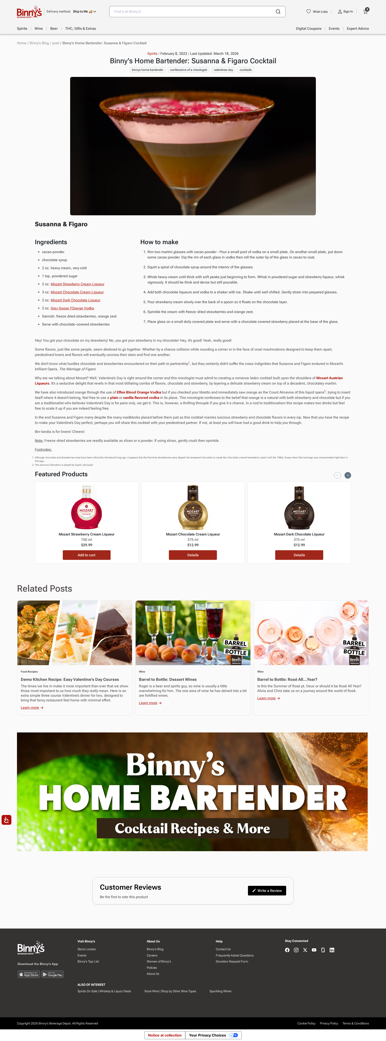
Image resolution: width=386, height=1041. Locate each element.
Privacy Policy (329, 1023)
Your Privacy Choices (207, 1035)
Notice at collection (165, 1035)
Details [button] (193, 555)
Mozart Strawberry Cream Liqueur (77, 284)
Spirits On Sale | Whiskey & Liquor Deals (104, 991)
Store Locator (87, 949)
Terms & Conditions (355, 1023)
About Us (153, 973)
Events (82, 955)
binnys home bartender (147, 70)
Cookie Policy (306, 1023)
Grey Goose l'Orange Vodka (72, 308)
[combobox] (197, 11)
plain (114, 398)
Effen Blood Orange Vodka (139, 392)
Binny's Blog (39, 43)
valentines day (223, 70)
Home (21, 43)
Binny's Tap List (88, 961)
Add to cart (86, 555)
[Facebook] (287, 950)
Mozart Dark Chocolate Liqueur (75, 300)
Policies (152, 967)
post (55, 43)
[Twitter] (305, 950)
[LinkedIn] (332, 950)
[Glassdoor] (323, 950)
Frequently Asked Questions (235, 955)
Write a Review (270, 891)
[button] (71, 11)
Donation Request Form (232, 961)
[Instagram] (296, 950)
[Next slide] (347, 475)
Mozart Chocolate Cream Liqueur (77, 292)
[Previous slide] (337, 475)
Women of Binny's (159, 961)
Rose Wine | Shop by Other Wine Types (170, 991)
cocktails (246, 70)
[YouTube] (314, 950)
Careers (152, 955)
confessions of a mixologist (188, 70)
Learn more (30, 707)
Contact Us (223, 949)
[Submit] (278, 12)
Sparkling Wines (220, 991)
